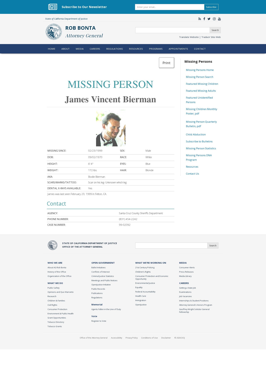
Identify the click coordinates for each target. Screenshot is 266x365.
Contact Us (192, 173)
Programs (156, 48)
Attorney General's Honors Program (195, 305)
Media (80, 48)
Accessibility (116, 337)
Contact (200, 48)
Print (166, 62)
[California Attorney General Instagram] (213, 19)
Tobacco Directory (56, 322)
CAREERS (184, 283)
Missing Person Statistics (201, 148)
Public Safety (53, 287)
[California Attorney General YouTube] (218, 19)
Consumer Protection (57, 309)
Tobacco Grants (55, 326)
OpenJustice (141, 304)
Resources (136, 48)
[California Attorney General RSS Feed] (199, 19)
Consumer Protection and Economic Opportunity (151, 277)
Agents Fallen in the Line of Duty (106, 309)
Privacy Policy (132, 337)
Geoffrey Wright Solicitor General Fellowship (194, 310)
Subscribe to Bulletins (199, 141)
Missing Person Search (199, 77)
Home (51, 48)
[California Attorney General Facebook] (203, 19)
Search (215, 30)
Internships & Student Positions (194, 300)
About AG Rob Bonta (57, 267)
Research (52, 296)
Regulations (114, 48)
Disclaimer (166, 337)
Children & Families (56, 300)
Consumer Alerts (187, 267)
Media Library (185, 276)
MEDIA (183, 262)
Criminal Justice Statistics (102, 276)
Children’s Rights (143, 271)
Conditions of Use (149, 337)
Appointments (178, 48)
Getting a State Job (187, 287)
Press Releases (186, 271)
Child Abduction (196, 134)
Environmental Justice (145, 283)
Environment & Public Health (61, 313)
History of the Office (57, 271)
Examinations (185, 292)
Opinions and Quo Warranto (61, 292)
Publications (97, 293)
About (65, 48)
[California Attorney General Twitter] (208, 19)
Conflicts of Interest (100, 271)
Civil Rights (52, 305)
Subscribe (211, 6)
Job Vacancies (185, 296)
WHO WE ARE (55, 262)
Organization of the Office (59, 276)
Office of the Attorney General (93, 337)
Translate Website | (200, 37)
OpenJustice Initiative (101, 284)
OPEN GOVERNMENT (103, 262)
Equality (138, 287)
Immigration (140, 300)
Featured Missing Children (202, 84)
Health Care (140, 296)
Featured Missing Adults (201, 90)
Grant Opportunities (57, 317)
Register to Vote (98, 321)
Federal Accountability (145, 291)
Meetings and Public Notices (104, 280)
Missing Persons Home (200, 70)
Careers (95, 48)
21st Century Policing (144, 267)
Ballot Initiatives (98, 267)
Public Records (98, 289)
